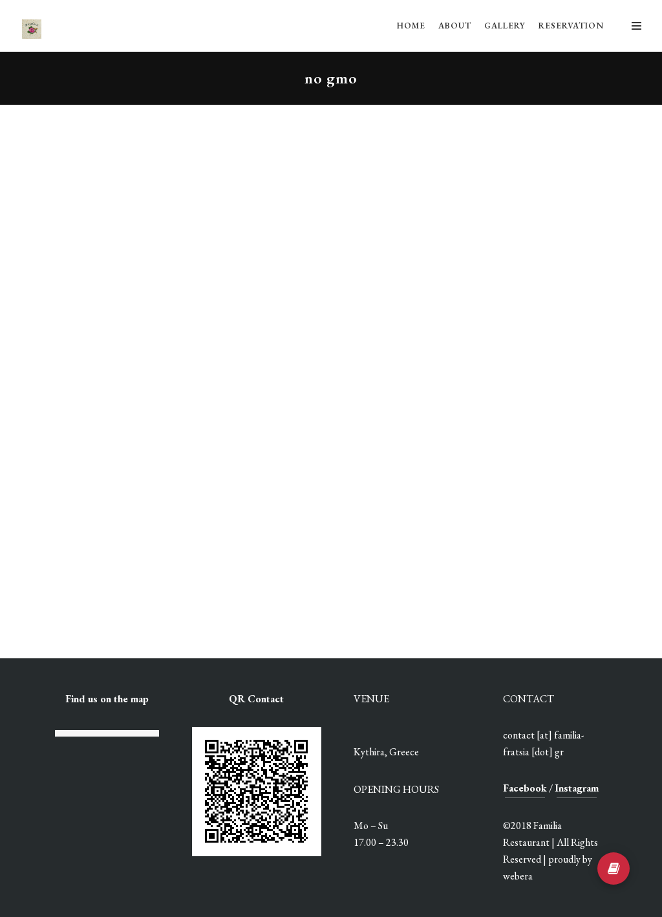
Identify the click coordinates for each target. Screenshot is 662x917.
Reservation (571, 25)
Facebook (525, 788)
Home (411, 25)
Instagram (577, 788)
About (454, 25)
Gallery (505, 25)
